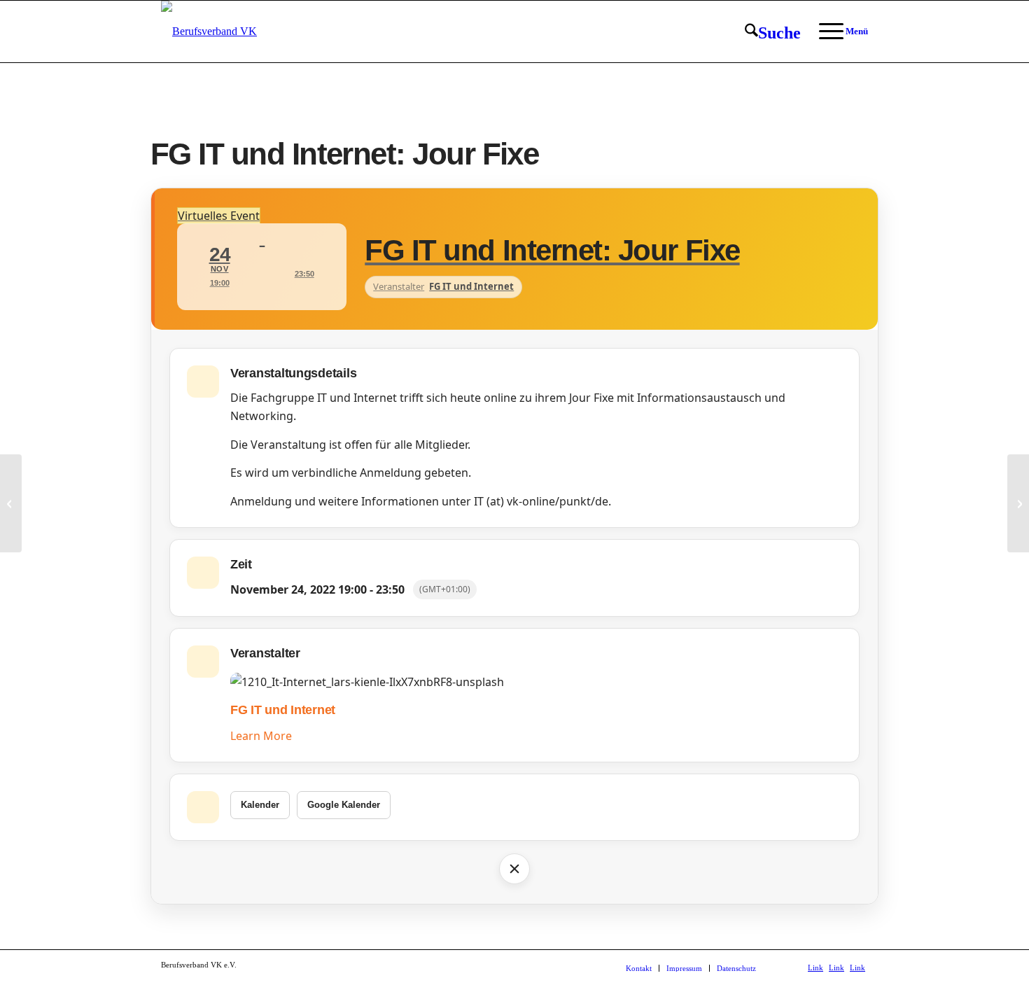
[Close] (514, 868)
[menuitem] (773, 32)
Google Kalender (343, 804)
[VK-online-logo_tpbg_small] (209, 31)
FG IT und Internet (282, 710)
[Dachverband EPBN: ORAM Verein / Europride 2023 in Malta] (11, 503)
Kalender (260, 804)
